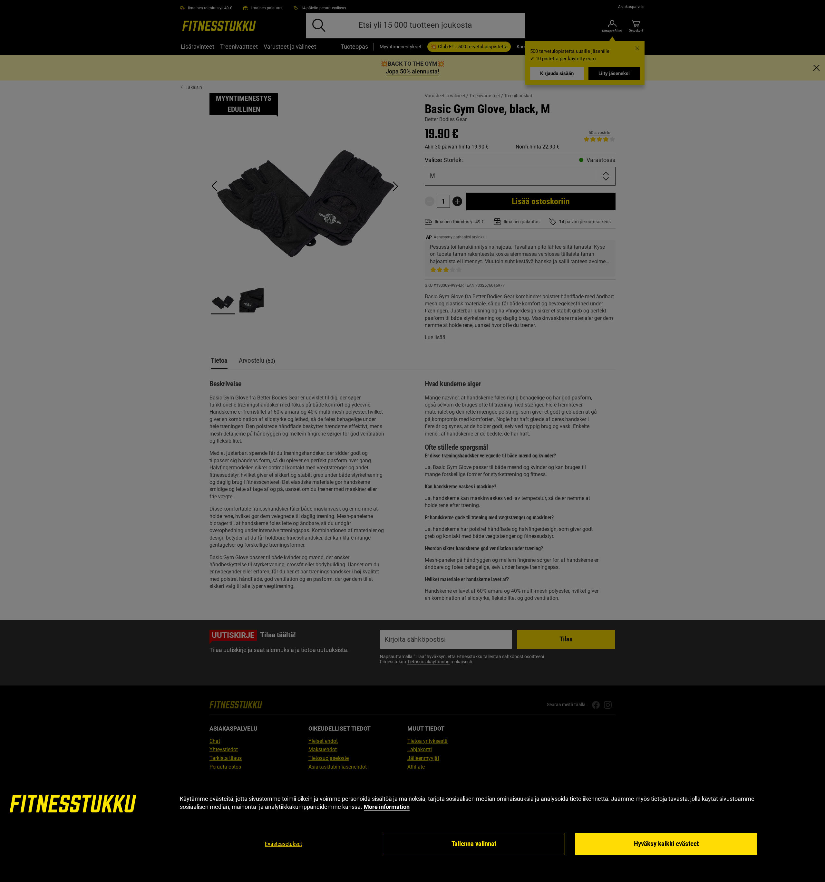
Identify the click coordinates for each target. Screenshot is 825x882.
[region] (412, 825)
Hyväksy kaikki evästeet (666, 844)
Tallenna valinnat (473, 844)
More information (387, 806)
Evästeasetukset (283, 843)
